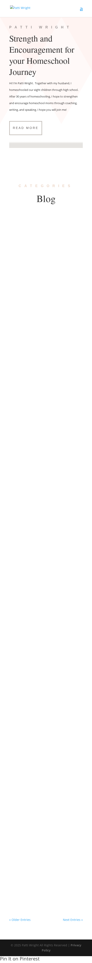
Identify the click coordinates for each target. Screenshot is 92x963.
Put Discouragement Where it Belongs (44, 649)
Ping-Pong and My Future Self (37, 509)
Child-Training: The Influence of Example (45, 860)
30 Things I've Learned (54, 238)
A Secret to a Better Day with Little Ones (45, 444)
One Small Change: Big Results (37, 234)
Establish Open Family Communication (44, 579)
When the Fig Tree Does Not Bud (39, 304)
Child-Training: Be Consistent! (36, 790)
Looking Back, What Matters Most (40, 720)
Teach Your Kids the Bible (33, 374)
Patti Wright (26, 238)
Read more (26, 128)
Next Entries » (73, 920)
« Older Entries (20, 920)
